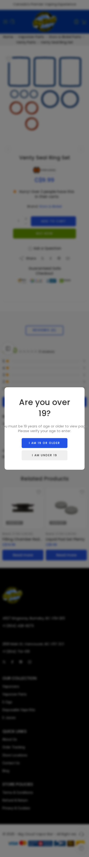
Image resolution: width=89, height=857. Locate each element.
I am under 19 (44, 455)
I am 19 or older (44, 443)
